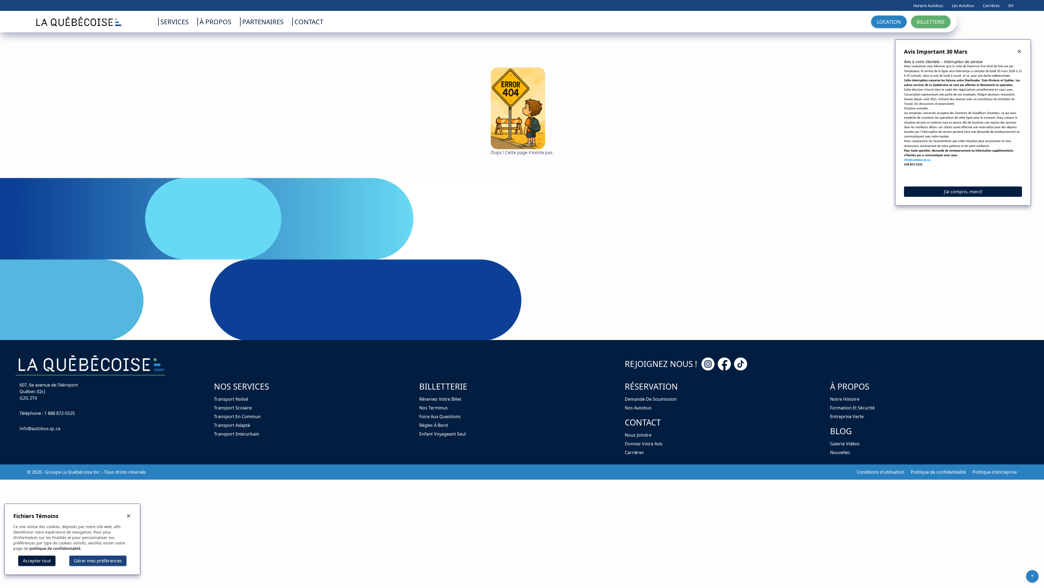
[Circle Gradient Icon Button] (1032, 576)
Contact (643, 422)
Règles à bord (433, 425)
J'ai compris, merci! (963, 192)
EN (1011, 5)
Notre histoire (844, 399)
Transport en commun (237, 416)
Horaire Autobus (928, 5)
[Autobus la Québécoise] (63, 21)
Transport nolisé (231, 399)
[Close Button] (1019, 51)
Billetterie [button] (931, 22)
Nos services (241, 386)
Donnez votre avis (644, 444)
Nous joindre (638, 435)
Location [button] (889, 22)
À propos (849, 386)
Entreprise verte (847, 416)
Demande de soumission (651, 399)
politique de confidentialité (54, 548)
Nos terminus (433, 408)
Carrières (991, 5)
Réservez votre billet (440, 399)
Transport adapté (232, 425)
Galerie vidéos (845, 444)
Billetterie (443, 386)
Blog (841, 431)
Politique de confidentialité (938, 472)
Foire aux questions (440, 416)
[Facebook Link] (724, 363)
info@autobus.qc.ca (40, 428)
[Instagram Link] (707, 363)
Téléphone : (47, 413)
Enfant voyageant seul (442, 434)
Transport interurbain (236, 434)
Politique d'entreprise (994, 472)
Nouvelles (840, 452)
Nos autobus (638, 408)
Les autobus (963, 5)
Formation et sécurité (852, 408)
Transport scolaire (233, 408)
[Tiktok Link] (740, 363)
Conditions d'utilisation (880, 472)
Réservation (651, 386)
